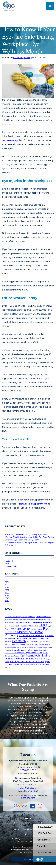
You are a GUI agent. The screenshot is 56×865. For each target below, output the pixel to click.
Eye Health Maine (19, 638)
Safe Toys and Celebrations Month (27, 661)
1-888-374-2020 (28, 798)
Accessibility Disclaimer (27, 835)
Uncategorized (11, 566)
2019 (7, 595)
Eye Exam (49, 636)
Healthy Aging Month (40, 647)
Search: (28, 818)
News (27, 57)
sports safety (25, 664)
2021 (7, 590)
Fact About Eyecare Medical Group (27, 829)
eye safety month (32, 641)
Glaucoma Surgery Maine (34, 644)
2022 (7, 587)
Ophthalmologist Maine (35, 655)
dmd (36, 626)
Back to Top (28, 859)
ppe (49, 659)
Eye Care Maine (20, 628)
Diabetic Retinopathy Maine (22, 626)
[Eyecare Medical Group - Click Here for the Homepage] (12, 6)
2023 (7, 585)
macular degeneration (23, 650)
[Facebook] (38, 859)
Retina (7, 662)
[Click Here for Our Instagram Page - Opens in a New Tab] (38, 806)
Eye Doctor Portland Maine (30, 635)
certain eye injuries (12, 140)
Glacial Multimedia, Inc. (28, 842)
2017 (7, 601)
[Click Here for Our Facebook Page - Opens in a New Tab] (31, 806)
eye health (8, 638)
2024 (7, 582)
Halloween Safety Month (25, 647)
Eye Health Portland (36, 638)
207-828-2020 (28, 770)
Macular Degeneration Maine (29, 653)
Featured (18, 57)
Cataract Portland (23, 619)
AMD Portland (40, 617)
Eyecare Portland (36, 629)
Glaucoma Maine (18, 644)
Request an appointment (33, 503)
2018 (7, 598)
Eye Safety (19, 641)
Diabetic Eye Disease (16, 622)
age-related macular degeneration (16, 617)
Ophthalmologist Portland (19, 658)
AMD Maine (31, 617)
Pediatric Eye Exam (41, 659)
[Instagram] (41, 859)
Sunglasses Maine (36, 664)
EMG (42, 625)
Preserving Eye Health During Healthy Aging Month (27, 534)
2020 (7, 593)
